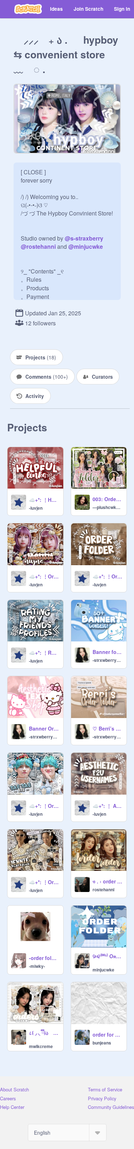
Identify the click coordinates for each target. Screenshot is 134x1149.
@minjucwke (85, 246)
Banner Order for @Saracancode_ (44, 728)
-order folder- (44, 957)
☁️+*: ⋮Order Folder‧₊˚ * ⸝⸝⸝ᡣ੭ (108, 576)
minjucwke (103, 969)
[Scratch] (28, 9)
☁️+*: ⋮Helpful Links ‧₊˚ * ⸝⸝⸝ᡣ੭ (44, 499)
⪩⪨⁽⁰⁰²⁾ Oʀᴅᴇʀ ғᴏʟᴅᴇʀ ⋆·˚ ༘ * (108, 956)
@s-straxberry (84, 238)
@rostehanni (38, 246)
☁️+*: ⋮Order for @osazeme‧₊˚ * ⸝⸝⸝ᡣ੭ (44, 576)
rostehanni (103, 889)
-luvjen (36, 508)
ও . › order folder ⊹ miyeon (108, 881)
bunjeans (102, 1042)
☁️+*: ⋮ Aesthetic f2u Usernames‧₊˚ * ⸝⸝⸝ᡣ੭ (108, 805)
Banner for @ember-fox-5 (108, 651)
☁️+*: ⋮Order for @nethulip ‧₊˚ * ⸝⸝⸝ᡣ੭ (44, 805)
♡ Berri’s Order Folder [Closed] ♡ (108, 728)
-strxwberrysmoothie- (108, 660)
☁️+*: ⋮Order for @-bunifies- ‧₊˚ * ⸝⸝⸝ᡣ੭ (44, 882)
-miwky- (37, 966)
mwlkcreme (41, 1046)
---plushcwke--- (108, 507)
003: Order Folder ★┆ (108, 499)
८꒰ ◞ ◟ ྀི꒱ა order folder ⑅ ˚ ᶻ (44, 1032)
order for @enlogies (108, 1034)
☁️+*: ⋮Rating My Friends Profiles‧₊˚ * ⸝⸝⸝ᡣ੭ (44, 652)
